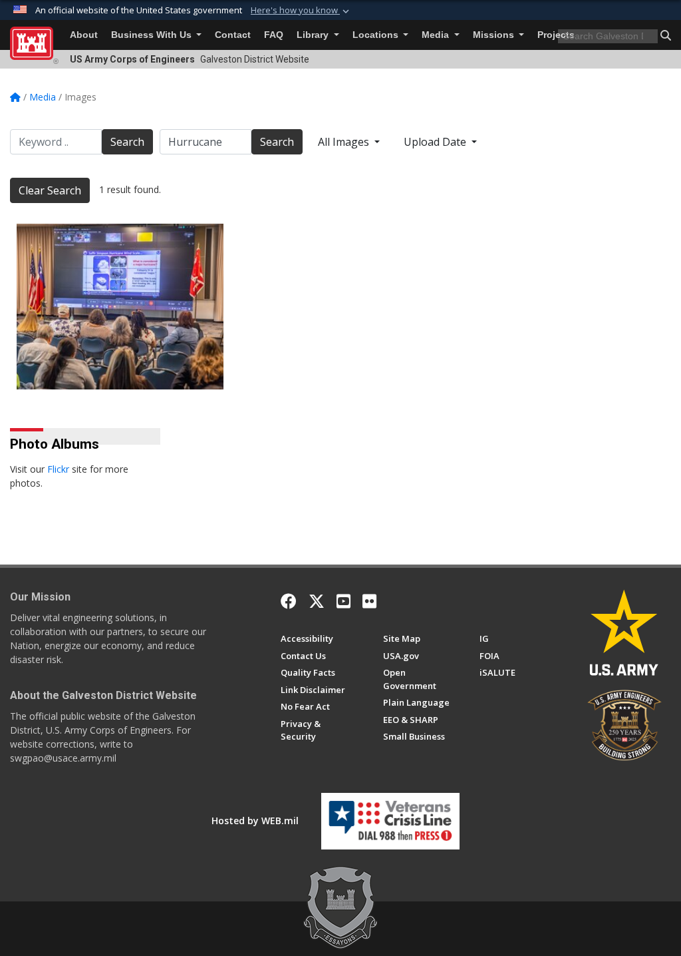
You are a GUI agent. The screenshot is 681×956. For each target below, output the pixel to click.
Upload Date (436, 141)
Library (314, 35)
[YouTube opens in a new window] (343, 601)
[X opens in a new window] (317, 601)
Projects (556, 35)
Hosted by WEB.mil (255, 820)
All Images (345, 141)
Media (437, 35)
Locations (376, 35)
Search (127, 141)
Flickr (58, 469)
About (84, 35)
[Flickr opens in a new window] (369, 601)
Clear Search (50, 190)
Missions (495, 35)
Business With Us (152, 35)
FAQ (273, 35)
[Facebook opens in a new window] (289, 601)
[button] (301, 10)
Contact (233, 35)
